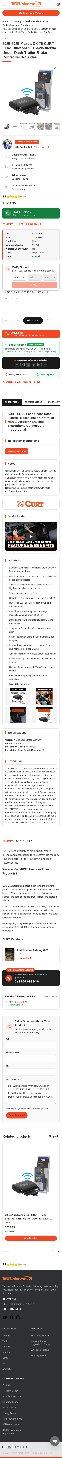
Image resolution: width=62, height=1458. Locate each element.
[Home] (26, 4)
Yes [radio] (7, 298)
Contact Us (7, 1385)
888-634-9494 (23, 146)
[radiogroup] (31, 298)
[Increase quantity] (17, 320)
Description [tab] (12, 402)
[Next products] (58, 1251)
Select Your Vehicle (33, 13)
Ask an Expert (40, 147)
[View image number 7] (57, 126)
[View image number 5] (40, 126)
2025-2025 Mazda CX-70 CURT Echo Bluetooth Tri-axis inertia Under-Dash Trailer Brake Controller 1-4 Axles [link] (29, 30)
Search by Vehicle (40, 1335)
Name (8, 1039)
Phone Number (12, 1052)
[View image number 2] (15, 126)
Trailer (5, 1341)
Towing (6, 1335)
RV (3, 1363)
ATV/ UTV (6, 1369)
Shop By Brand (38, 1355)
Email (9, 1066)
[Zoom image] (55, 67)
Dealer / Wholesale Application (11, 1431)
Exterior (6, 1346)
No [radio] (16, 298)
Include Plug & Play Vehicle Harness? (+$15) (25, 292)
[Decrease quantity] (6, 320)
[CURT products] (7, 224)
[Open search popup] (48, 4)
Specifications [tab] (34, 402)
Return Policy (9, 1407)
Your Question (13, 1079)
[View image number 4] (32, 126)
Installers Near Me (11, 1396)
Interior (6, 1352)
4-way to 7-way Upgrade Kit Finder (40, 1343)
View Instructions (17, 451)
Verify (36, 284)
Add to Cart (32, 1238)
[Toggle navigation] (4, 4)
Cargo (5, 1357)
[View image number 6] (48, 126)
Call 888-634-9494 (27, 981)
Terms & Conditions (12, 1418)
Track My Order (10, 1390)
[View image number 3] (23, 126)
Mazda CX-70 (20, 1002)
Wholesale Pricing (40, 1349)
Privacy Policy (9, 1413)
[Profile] (53, 4)
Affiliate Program (10, 1424)
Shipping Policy (10, 1401)
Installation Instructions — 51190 (23, 381)
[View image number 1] (6, 126)
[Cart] (58, 4)
